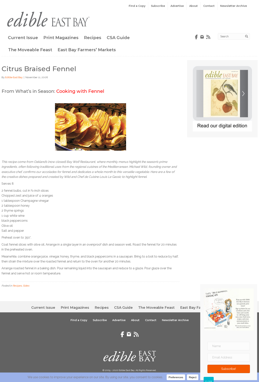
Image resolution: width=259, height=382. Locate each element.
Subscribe (158, 6)
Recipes (92, 37)
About (193, 6)
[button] (228, 369)
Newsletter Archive (233, 6)
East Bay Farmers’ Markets (87, 49)
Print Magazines (60, 37)
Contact (209, 6)
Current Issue (23, 37)
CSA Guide (118, 37)
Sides (26, 285)
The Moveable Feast (30, 49)
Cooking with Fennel (80, 91)
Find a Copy (137, 6)
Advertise (177, 6)
